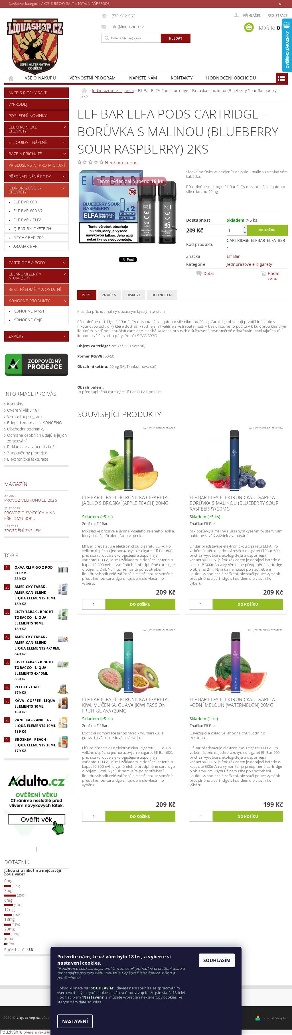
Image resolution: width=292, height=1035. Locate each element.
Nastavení (75, 1021)
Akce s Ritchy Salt (28, 92)
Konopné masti (29, 311)
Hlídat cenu (274, 276)
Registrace (278, 15)
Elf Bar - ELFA (27, 219)
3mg (8, 890)
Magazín (15, 484)
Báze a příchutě (25, 153)
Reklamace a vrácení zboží (31, 446)
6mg (8, 900)
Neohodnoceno (121, 163)
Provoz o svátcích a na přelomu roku (29, 515)
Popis (87, 295)
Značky (16, 336)
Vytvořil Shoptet (274, 1018)
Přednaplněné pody (30, 176)
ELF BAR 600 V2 (28, 210)
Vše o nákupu (40, 78)
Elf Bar (233, 256)
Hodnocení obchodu (231, 78)
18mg (9, 919)
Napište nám (143, 78)
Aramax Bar (25, 246)
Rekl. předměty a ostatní (35, 289)
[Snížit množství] (244, 232)
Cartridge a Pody (27, 262)
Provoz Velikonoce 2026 (30, 500)
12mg (9, 909)
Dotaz (209, 273)
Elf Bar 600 (25, 202)
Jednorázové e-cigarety (25, 190)
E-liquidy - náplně (28, 142)
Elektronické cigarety (23, 129)
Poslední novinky (27, 115)
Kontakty (182, 78)
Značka (109, 295)
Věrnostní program (92, 78)
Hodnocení (162, 295)
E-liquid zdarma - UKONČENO (34, 422)
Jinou (8, 938)
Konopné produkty (29, 300)
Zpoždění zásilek (22, 530)
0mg (8, 880)
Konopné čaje (27, 319)
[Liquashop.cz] (51, 47)
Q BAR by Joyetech (32, 228)
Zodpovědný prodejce (27, 453)
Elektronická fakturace (27, 459)
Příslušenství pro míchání (37, 165)
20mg (9, 929)
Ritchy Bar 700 (28, 237)
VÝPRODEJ (18, 104)
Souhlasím (216, 960)
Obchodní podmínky (25, 429)
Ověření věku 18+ (23, 410)
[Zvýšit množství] (244, 227)
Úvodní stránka (11, 78)
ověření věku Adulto (41, 1032)
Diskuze (133, 295)
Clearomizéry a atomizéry (25, 276)
